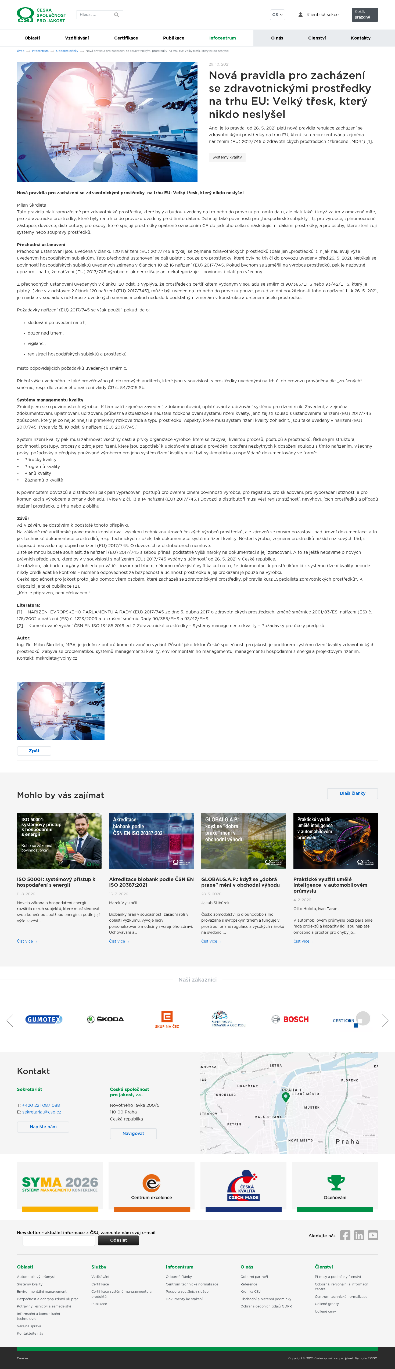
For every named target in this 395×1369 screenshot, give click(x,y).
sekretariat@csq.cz (41, 1112)
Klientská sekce (323, 15)
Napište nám (43, 1127)
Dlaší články (352, 793)
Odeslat (118, 1240)
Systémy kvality (227, 157)
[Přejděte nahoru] (384, 1358)
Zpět (34, 751)
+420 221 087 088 (41, 1105)
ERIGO (372, 1358)
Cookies (22, 1358)
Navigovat (133, 1133)
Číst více (25, 941)
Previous (7, 1020)
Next (387, 1020)
